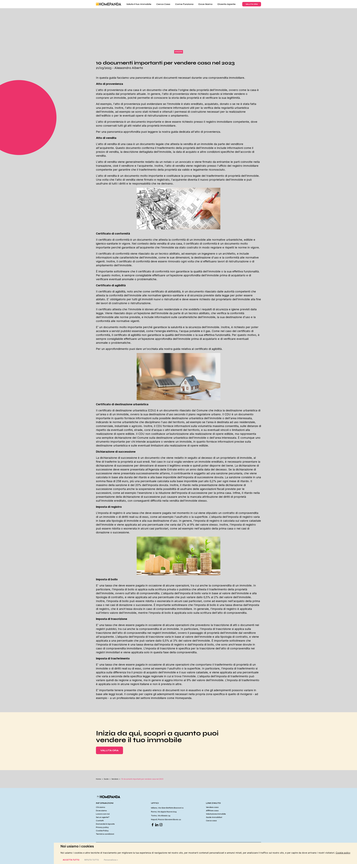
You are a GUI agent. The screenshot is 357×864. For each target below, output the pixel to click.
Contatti (100, 820)
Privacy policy (102, 827)
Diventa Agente (227, 4)
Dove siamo (101, 810)
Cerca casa (211, 820)
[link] (343, 852)
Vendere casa (212, 807)
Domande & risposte (105, 824)
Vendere (114, 779)
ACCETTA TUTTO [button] (71, 860)
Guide (106, 779)
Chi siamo (100, 807)
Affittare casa (212, 810)
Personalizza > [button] (111, 860)
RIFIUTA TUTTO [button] (91, 860)
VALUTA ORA (252, 4)
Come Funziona (184, 4)
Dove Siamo (205, 4)
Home (98, 779)
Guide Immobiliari (214, 817)
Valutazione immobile (216, 814)
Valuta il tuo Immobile (138, 4)
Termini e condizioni (105, 834)
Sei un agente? (102, 817)
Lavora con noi (103, 814)
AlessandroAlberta (128, 68)
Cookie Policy (102, 830)
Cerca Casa (163, 4)
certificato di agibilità (208, 349)
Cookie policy (343, 852)
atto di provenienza (207, 131)
